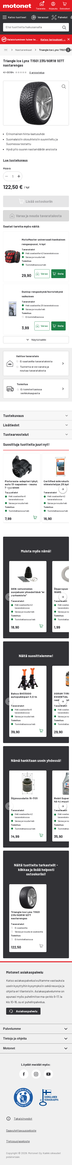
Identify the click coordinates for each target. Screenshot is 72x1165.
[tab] (40, 17)
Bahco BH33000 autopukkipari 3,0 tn (24, 695)
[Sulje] (68, 39)
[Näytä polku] (6, 50)
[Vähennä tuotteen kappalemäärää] (6, 176)
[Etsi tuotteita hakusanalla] (64, 27)
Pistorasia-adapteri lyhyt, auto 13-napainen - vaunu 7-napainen (21, 484)
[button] (62, 489)
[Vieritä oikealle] (68, 50)
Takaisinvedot (23, 1118)
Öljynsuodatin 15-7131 (24, 798)
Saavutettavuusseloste (21, 1130)
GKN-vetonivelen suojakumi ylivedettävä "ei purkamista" (27, 592)
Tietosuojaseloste (18, 1141)
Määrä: (7, 168)
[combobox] (31, 27)
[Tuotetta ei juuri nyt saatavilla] (41, 946)
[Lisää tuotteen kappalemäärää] (19, 176)
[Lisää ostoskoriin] (35, 517)
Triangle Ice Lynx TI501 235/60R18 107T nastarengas (25, 915)
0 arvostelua (36, 72)
